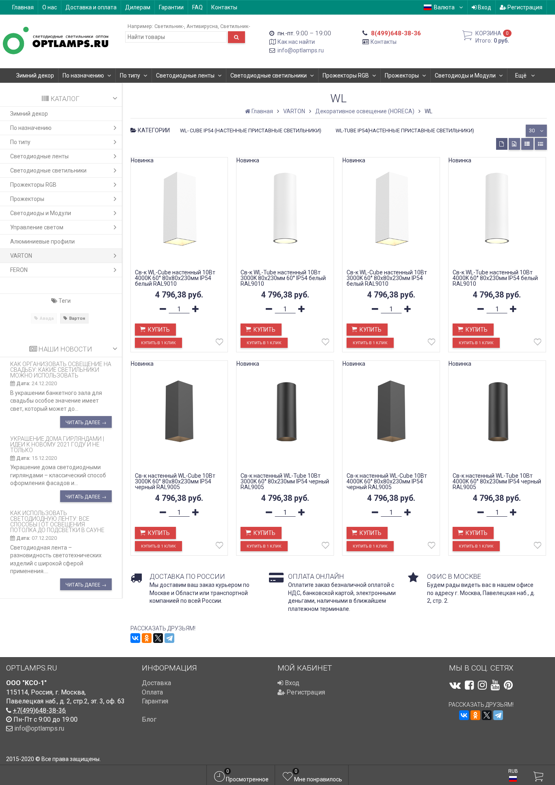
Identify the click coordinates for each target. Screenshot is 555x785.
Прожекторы (402, 75)
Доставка (156, 683)
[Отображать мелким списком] (541, 144)
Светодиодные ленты (185, 75)
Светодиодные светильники (268, 75)
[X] (158, 638)
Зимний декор (35, 75)
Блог (149, 719)
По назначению (83, 75)
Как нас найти (296, 42)
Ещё (521, 75)
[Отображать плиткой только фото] (514, 144)
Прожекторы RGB (346, 75)
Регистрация (524, 7)
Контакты (224, 7)
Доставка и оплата (91, 7)
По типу (130, 75)
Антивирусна (202, 26)
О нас (49, 7)
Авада (47, 318)
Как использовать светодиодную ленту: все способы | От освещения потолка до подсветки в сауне (57, 521)
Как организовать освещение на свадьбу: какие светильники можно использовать (60, 370)
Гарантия (155, 701)
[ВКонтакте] (135, 638)
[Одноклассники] (147, 638)
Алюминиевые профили (42, 241)
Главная (23, 7)
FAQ (197, 7)
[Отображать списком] (527, 144)
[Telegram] (169, 638)
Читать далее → (85, 422)
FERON (19, 270)
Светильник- (169, 26)
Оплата (152, 692)
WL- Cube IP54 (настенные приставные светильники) (250, 130)
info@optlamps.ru (301, 50)
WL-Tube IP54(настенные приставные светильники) (405, 130)
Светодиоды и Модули (465, 75)
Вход (484, 7)
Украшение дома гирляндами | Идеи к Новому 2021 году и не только (57, 444)
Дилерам (137, 7)
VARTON (21, 255)
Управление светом (36, 227)
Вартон (77, 318)
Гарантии (171, 7)
